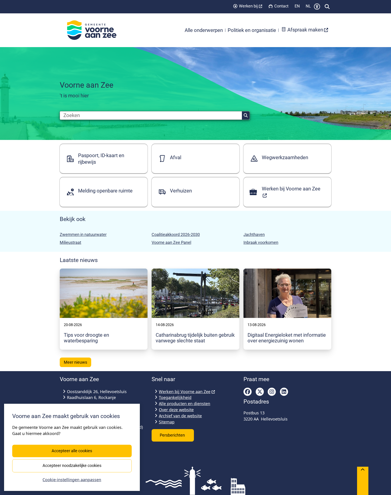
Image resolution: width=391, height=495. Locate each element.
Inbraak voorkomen (260, 242)
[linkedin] (284, 392)
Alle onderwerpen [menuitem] (204, 30)
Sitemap (166, 422)
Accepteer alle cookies (72, 450)
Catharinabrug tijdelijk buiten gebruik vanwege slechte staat (195, 338)
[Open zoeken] (327, 6)
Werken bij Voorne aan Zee (184, 391)
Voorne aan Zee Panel (171, 242)
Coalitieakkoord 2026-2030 (176, 234)
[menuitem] (305, 30)
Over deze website (176, 409)
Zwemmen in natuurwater (83, 234)
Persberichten (173, 435)
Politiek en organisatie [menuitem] (252, 30)
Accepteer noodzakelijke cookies (72, 465)
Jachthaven (254, 234)
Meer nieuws (75, 362)
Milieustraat (70, 242)
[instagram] (272, 392)
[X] (260, 392)
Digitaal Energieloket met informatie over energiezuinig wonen (287, 338)
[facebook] (247, 392)
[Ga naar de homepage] (94, 30)
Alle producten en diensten (184, 403)
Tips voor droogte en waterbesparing (86, 338)
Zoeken (246, 115)
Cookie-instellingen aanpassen (72, 479)
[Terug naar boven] (362, 481)
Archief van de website (180, 415)
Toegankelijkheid (175, 397)
